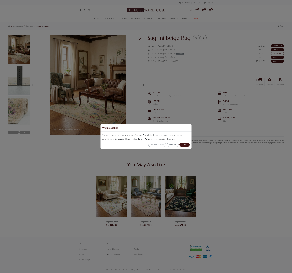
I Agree (184, 145)
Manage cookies (157, 145)
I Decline (172, 145)
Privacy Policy (144, 138)
